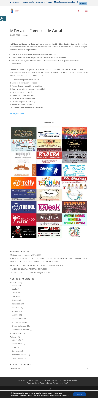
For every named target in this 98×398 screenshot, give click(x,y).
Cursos (14, 296)
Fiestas (14, 347)
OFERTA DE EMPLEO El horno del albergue (26, 273)
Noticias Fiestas (18, 318)
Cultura (14, 293)
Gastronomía (17, 351)
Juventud (15, 315)
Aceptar (80, 394)
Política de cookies (49, 380)
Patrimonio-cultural (19, 354)
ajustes (66, 395)
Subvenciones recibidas (21, 329)
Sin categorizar (15, 333)
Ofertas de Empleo (19, 326)
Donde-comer (17, 343)
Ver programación (17, 113)
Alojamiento (16, 340)
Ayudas (14, 285)
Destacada (16, 304)
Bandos (15, 289)
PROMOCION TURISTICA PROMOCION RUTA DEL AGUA (32, 265)
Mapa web (21, 380)
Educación (15, 307)
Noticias (25, 35)
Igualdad (15, 311)
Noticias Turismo (18, 322)
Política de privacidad (69, 380)
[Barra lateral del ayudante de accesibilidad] (3, 18)
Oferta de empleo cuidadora (21, 255)
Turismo (13, 337)
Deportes (15, 300)
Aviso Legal (33, 380)
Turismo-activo (17, 358)
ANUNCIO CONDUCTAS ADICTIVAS (23, 269)
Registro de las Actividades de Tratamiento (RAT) (47, 383)
